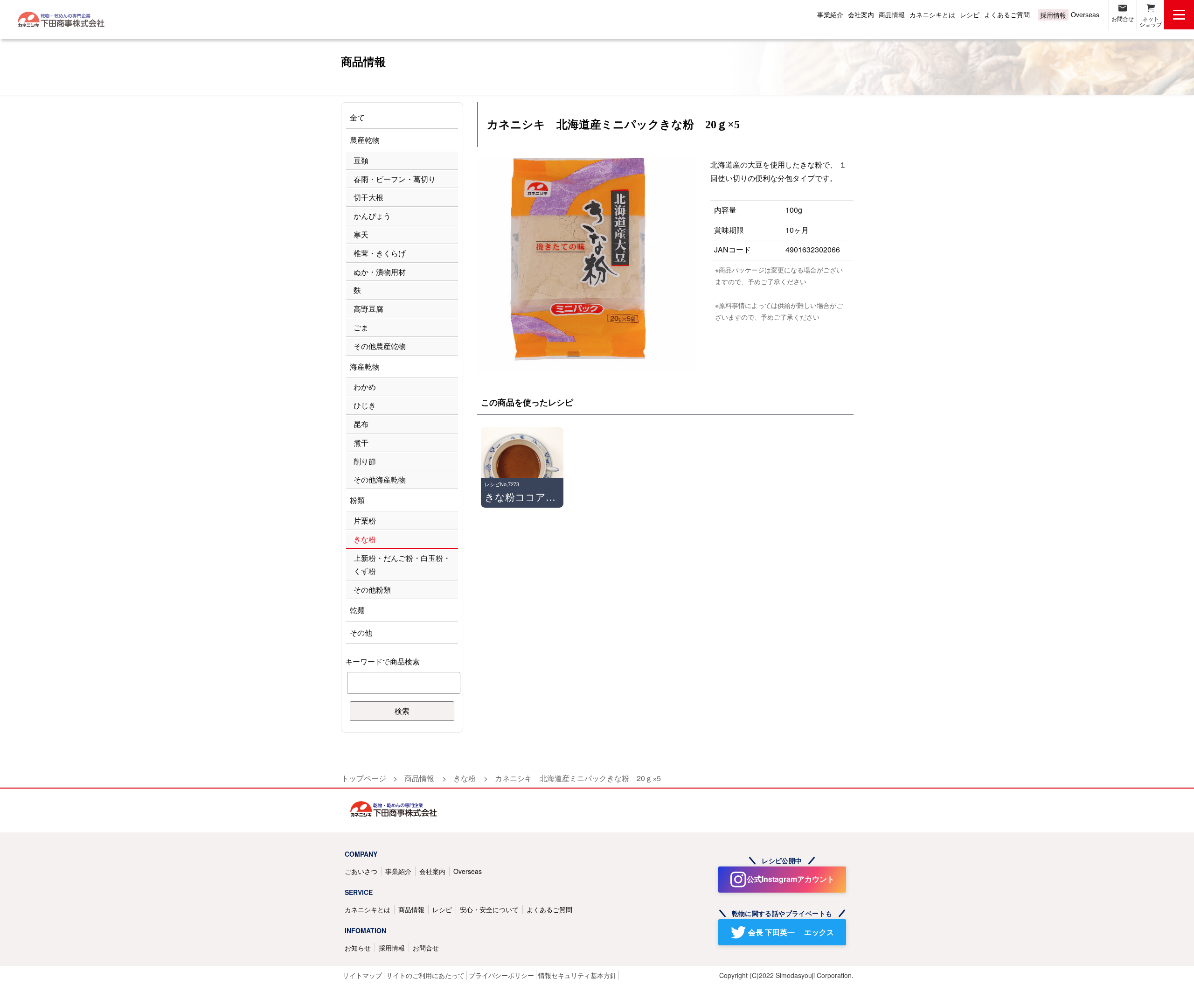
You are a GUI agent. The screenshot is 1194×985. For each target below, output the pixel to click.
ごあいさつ (361, 871)
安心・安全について (489, 909)
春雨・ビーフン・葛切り (395, 179)
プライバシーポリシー (501, 975)
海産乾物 (365, 366)
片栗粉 (365, 520)
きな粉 (365, 539)
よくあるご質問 (1007, 14)
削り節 (365, 461)
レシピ (969, 14)
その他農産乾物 (380, 346)
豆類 (361, 160)
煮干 (361, 442)
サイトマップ (362, 975)
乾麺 (357, 610)
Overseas (1085, 14)
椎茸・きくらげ (380, 253)
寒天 (361, 234)
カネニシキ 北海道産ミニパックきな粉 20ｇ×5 (578, 778)
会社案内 (861, 14)
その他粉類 (372, 589)
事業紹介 (830, 14)
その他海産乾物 (380, 479)
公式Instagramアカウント (790, 878)
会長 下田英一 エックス (791, 932)
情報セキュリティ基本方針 (577, 975)
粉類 (357, 500)
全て (357, 117)
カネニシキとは (932, 14)
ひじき (365, 405)
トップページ (363, 778)
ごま (361, 327)
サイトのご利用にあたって (425, 975)
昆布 (361, 424)
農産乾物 (365, 139)
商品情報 (892, 14)
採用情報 (1053, 15)
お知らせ (358, 947)
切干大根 (368, 197)
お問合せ (1122, 18)
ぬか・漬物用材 (380, 271)
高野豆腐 (368, 308)
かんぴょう (372, 215)
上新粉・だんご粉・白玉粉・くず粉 (402, 564)
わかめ (365, 386)
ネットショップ (1150, 21)
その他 (361, 632)
